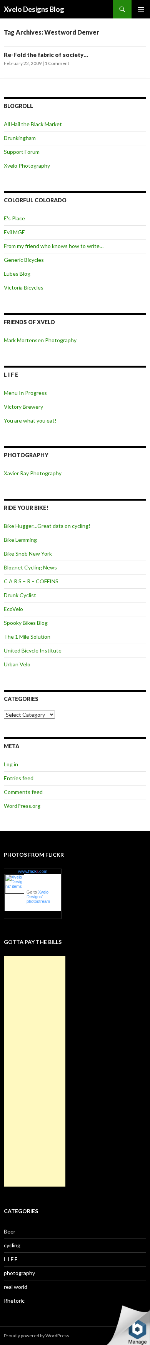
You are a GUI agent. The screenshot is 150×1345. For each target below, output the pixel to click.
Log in (11, 764)
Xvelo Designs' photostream (38, 897)
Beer (9, 1231)
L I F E (11, 1259)
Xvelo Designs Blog (34, 9)
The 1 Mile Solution (27, 636)
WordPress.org (22, 805)
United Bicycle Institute (33, 650)
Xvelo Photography (27, 165)
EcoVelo (13, 609)
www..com (32, 871)
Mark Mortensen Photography (40, 340)
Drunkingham (20, 138)
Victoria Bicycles (23, 287)
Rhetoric (14, 1300)
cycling (12, 1245)
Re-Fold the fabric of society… (46, 54)
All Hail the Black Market (33, 124)
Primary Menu (141, 9)
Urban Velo (17, 664)
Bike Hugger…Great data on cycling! (47, 526)
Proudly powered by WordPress (36, 1335)
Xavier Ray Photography (33, 473)
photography (19, 1273)
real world (15, 1286)
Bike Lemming (20, 539)
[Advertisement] (34, 1071)
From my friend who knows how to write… (53, 246)
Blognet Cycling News (30, 567)
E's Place (14, 218)
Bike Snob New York (28, 553)
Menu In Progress (25, 393)
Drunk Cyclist (20, 595)
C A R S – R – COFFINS (31, 581)
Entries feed (18, 778)
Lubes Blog (17, 273)
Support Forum (22, 151)
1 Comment (57, 63)
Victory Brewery (23, 406)
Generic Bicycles (24, 259)
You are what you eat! (30, 420)
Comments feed (23, 792)
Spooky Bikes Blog (26, 622)
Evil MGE (14, 232)
